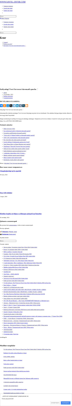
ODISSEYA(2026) (8, 332)
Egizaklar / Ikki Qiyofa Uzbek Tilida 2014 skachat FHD (18, 254)
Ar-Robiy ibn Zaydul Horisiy (11, 385)
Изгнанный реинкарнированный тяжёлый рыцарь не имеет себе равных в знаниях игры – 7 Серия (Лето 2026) (33, 316)
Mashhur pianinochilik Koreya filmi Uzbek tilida (16, 267)
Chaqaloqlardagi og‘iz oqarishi (10, 171)
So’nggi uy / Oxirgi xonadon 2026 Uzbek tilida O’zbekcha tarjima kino (21, 265)
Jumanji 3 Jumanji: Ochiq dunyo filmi (13, 312)
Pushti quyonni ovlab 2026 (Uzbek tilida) (14, 280)
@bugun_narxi (9, 231)
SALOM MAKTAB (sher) (10, 375)
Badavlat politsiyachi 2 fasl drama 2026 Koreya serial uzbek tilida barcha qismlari (24, 309)
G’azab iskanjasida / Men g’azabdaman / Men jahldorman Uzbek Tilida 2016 (23, 263)
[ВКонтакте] (1, 105)
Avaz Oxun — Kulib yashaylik (11, 274)
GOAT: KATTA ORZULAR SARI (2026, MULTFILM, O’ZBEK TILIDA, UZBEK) (25, 289)
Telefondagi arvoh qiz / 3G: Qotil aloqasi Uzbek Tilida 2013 (19, 260)
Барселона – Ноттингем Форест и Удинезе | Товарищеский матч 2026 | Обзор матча (26, 325)
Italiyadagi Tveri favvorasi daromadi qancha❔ (15, 45)
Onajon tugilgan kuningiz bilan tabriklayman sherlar (17, 371)
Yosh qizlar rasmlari (9, 364)
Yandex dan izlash (9, 26)
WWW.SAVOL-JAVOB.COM (12, 2)
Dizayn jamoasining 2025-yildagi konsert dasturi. (16, 323)
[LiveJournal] (23, 105)
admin (5, 92)
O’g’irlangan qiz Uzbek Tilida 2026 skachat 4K (15, 258)
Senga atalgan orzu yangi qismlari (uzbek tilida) (15, 298)
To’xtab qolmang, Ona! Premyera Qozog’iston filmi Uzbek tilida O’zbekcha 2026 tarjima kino (27, 283)
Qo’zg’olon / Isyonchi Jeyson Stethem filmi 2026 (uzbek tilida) (19, 256)
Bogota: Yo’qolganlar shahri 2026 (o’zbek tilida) (16, 249)
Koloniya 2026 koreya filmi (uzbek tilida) (14, 269)
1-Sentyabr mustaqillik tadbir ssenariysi (13, 382)
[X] (10, 105)
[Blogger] (26, 105)
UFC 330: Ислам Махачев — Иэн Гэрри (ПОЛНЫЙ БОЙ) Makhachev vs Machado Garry (26, 300)
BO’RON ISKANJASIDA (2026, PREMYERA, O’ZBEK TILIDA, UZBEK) (23, 291)
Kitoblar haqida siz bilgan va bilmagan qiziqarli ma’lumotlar (21, 214)
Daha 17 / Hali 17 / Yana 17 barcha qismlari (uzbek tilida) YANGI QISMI (22, 305)
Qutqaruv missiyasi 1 (9, 276)
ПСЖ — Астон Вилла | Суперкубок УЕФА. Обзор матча (18, 318)
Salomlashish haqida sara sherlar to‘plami (14, 393)
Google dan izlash (8, 24)
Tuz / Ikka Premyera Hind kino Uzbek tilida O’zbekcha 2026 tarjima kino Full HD (24, 294)
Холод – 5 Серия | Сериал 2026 (12, 307)
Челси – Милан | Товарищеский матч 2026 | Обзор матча (19, 327)
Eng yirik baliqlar (6, 193)
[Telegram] (14, 105)
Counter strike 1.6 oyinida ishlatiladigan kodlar (15, 389)
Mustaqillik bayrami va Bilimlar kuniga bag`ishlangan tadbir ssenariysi (21, 378)
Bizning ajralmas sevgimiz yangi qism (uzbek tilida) (16, 296)
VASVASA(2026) (8, 329)
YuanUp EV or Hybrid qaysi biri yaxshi (13, 287)
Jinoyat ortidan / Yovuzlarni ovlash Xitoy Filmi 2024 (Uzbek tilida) (20, 247)
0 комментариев (8, 98)
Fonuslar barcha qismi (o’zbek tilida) (13, 314)
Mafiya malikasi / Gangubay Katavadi (13, 251)
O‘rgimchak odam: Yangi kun (11, 334)
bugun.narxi (9, 234)
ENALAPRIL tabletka (9, 356)
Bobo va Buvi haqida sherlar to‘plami (13, 360)
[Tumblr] (20, 105)
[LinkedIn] (17, 105)
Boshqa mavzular (8, 96)
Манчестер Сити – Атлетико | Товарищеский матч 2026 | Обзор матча (22, 320)
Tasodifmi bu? (7, 271)
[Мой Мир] (7, 105)
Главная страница (9, 22)
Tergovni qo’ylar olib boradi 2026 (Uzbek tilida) (16, 278)
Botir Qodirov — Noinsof (10, 285)
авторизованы (13, 225)
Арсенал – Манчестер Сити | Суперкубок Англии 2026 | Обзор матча (22, 303)
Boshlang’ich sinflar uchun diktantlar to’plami (15, 353)
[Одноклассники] (4, 105)
